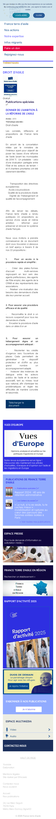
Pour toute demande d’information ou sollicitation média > (22, 541)
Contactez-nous (11, 783)
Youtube (7, 764)
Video (13, 729)
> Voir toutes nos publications (35, 521)
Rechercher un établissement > (19, 576)
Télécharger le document (16, 404)
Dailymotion (8, 767)
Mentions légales (11, 774)
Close (39, 15)
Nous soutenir (10, 786)
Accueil (6, 793)
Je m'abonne (28, 709)
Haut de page (28, 757)
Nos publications (11, 796)
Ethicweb (22, 777)
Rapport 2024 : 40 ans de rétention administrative (30, 493)
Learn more (21, 15)
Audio (13, 736)
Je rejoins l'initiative (18, 686)
